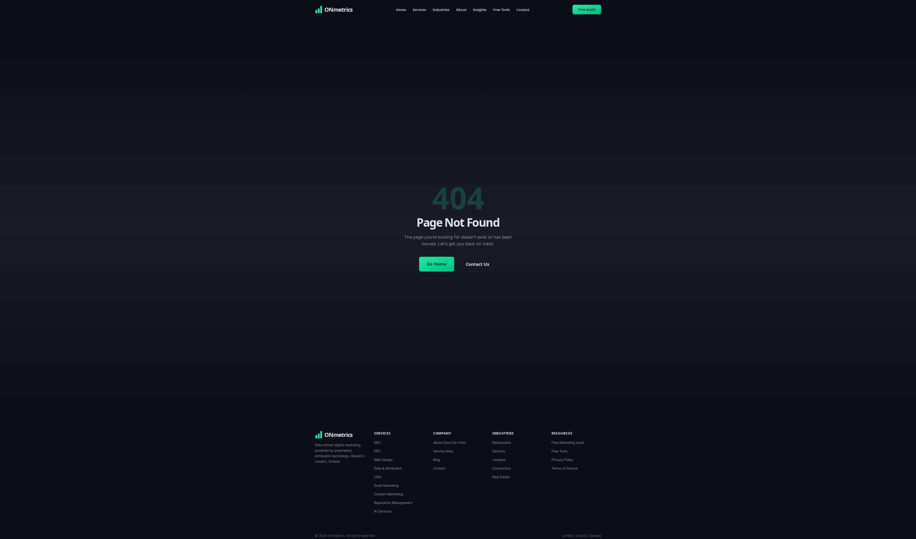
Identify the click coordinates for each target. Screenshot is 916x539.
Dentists (498, 451)
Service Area (443, 451)
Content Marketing (388, 494)
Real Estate (501, 477)
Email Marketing (386, 485)
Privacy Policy (562, 460)
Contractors (501, 468)
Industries (441, 9)
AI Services (382, 511)
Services (419, 9)
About (461, 9)
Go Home (437, 264)
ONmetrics (338, 435)
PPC (377, 451)
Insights (479, 9)
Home (401, 9)
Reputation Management (393, 503)
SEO (377, 442)
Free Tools (501, 9)
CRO (377, 477)
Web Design (383, 460)
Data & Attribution (388, 468)
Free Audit (586, 9)
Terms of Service (565, 468)
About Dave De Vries (449, 442)
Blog (436, 460)
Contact (522, 9)
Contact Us (477, 264)
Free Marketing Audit (568, 442)
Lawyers (498, 460)
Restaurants (501, 442)
